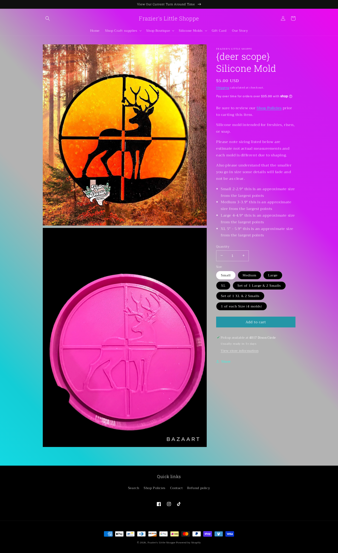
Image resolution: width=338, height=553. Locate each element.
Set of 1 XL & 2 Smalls (240, 295)
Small (226, 275)
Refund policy (198, 488)
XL (223, 285)
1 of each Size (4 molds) (241, 306)
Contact (176, 488)
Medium (249, 275)
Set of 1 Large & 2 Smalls (259, 285)
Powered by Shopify (188, 542)
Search (133, 488)
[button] (48, 18)
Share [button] (226, 361)
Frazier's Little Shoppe (161, 542)
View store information (239, 350)
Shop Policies (269, 108)
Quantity (222, 246)
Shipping (222, 87)
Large (273, 275)
